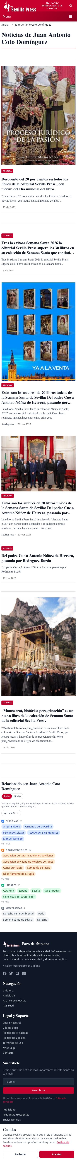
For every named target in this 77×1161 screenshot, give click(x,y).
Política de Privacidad (15, 1032)
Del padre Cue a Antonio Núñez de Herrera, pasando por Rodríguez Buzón (37, 557)
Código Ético (10, 1027)
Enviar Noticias (12, 1119)
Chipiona (8, 990)
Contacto (8, 1052)
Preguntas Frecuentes (16, 1114)
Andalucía (9, 995)
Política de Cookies (14, 1037)
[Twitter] (11, 973)
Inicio (4, 24)
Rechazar (20, 1154)
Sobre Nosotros (12, 1022)
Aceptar (57, 1154)
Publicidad (9, 1109)
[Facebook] (4, 973)
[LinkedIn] (24, 973)
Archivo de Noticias (14, 1000)
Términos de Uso (13, 1042)
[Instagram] (17, 973)
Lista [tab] (7, 796)
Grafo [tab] (17, 796)
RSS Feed (8, 1005)
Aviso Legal (9, 1047)
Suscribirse (38, 1090)
